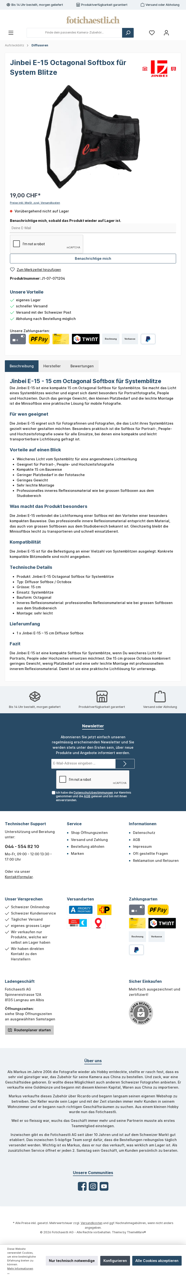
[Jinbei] (159, 68)
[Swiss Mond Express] (78, 923)
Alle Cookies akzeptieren (156, 1261)
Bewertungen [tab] (82, 366)
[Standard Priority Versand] (81, 909)
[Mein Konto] (166, 33)
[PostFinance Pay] (39, 339)
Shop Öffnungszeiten (89, 833)
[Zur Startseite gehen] (93, 20)
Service (74, 823)
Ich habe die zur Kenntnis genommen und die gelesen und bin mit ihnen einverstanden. (93, 796)
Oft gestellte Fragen (150, 853)
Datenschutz (144, 833)
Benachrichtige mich (93, 258)
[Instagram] (93, 1186)
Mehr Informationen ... (20, 1270)
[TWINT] (86, 339)
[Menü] (11, 33)
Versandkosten (91, 1223)
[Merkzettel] (152, 33)
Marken (77, 853)
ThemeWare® (136, 1232)
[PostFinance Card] (60, 339)
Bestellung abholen (87, 846)
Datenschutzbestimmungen (93, 792)
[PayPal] (148, 339)
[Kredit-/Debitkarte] (18, 339)
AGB (87, 796)
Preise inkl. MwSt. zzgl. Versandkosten (35, 202)
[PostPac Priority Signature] (104, 909)
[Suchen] (128, 33)
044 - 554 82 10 (22, 846)
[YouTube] (104, 1186)
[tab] (22, 366)
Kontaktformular (19, 877)
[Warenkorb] (178, 30)
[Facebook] (82, 1186)
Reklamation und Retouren (156, 860)
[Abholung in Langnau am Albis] (98, 923)
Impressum (142, 846)
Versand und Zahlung (89, 840)
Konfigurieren (115, 1261)
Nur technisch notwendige (72, 1261)
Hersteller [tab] (52, 366)
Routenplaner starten (32, 1030)
